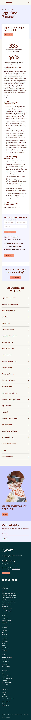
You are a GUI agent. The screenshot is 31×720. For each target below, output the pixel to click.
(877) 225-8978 (9, 567)
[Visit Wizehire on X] (6, 580)
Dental (3, 643)
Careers (4, 694)
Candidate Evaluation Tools (9, 597)
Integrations (5, 606)
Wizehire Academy (6, 620)
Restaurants (5, 637)
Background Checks (7, 609)
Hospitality (4, 630)
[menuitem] (15, 591)
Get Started (9, 256)
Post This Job (8, 35)
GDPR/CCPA (5, 664)
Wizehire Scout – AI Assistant (9, 602)
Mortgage (4, 650)
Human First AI (5, 705)
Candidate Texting (6, 604)
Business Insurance (6, 611)
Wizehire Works (6, 685)
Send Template (10, 232)
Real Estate (4, 639)
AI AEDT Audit (5, 662)
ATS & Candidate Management (9, 595)
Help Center (5, 618)
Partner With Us (6, 701)
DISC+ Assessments (7, 600)
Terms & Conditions (7, 657)
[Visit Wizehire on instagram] (13, 580)
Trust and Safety (6, 666)
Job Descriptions (6, 680)
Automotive (5, 641)
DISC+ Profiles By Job (7, 678)
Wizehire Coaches (6, 623)
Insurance (4, 634)
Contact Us (4, 703)
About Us (4, 692)
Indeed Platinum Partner (8, 699)
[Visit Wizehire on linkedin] (9, 580)
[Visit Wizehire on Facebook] (3, 580)
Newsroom (4, 696)
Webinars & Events (6, 682)
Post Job (5, 514)
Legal (3, 632)
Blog (3, 674)
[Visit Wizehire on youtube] (16, 580)
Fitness (3, 645)
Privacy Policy (5, 660)
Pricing (3, 591)
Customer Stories (6, 676)
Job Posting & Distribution (8, 593)
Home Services (5, 648)
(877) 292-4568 (16, 569)
